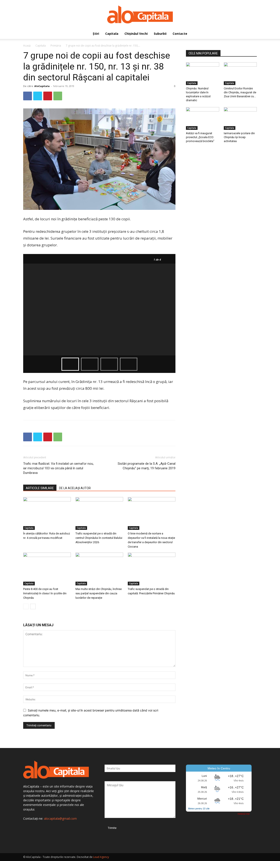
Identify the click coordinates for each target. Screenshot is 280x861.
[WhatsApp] (57, 96)
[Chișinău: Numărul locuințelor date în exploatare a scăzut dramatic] (202, 73)
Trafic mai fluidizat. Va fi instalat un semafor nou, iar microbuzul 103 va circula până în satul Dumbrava (58, 468)
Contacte (180, 33)
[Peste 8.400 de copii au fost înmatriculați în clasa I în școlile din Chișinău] (47, 569)
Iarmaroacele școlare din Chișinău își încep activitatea (239, 137)
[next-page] (33, 606)
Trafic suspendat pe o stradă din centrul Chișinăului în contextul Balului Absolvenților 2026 (98, 538)
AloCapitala (42, 86)
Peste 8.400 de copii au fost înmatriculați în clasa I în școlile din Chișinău (44, 593)
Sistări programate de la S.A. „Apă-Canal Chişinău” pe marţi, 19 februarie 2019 (146, 466)
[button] (251, 34)
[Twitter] (37, 96)
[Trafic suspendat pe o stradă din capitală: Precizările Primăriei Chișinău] (151, 569)
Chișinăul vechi (136, 33)
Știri (96, 33)
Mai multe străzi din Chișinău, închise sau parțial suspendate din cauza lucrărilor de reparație (98, 593)
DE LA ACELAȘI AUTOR (75, 488)
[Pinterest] (47, 96)
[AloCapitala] (140, 14)
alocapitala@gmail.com (60, 818)
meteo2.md (243, 813)
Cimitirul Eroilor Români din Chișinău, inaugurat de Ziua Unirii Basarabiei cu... (240, 92)
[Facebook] (27, 96)
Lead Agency (101, 857)
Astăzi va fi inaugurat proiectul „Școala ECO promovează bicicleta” (200, 137)
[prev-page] (26, 606)
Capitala (111, 33)
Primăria (56, 45)
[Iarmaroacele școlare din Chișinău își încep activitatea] (240, 118)
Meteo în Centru (219, 768)
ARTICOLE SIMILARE (40, 488)
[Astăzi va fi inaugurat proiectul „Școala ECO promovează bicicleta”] (202, 118)
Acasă (27, 45)
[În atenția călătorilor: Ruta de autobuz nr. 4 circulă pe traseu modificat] (47, 513)
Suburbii (160, 33)
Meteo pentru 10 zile (199, 808)
